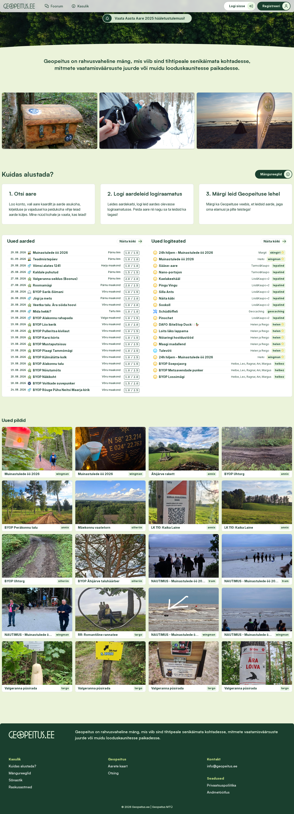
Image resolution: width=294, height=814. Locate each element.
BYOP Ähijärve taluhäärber (98, 581)
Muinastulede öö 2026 (22, 474)
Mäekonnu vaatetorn (94, 527)
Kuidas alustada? (22, 766)
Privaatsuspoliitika (221, 785)
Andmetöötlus (218, 792)
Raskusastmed (20, 787)
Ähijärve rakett (163, 474)
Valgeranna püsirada (21, 688)
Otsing (113, 773)
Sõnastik (15, 780)
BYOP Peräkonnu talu (21, 527)
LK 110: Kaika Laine (165, 527)
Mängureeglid (20, 773)
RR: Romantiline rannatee (98, 634)
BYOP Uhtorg (234, 474)
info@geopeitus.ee (222, 766)
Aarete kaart (118, 766)
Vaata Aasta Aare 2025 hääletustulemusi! (150, 18)
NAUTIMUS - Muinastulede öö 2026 (178, 581)
